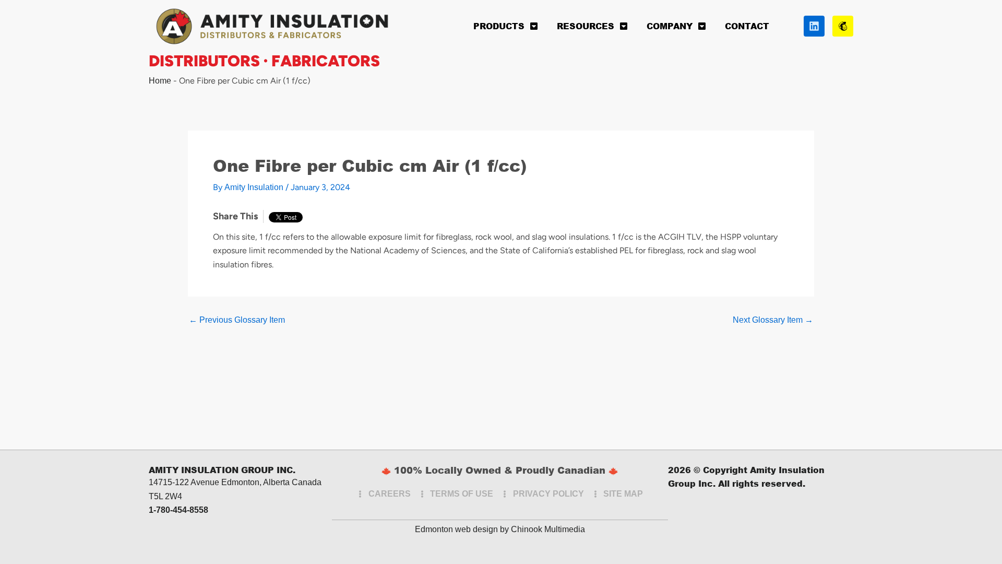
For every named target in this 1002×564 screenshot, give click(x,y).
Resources (585, 26)
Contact (747, 26)
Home (160, 80)
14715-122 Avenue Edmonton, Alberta (219, 482)
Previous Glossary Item (237, 320)
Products (498, 26)
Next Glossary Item (773, 320)
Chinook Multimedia (548, 529)
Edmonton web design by (462, 529)
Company (670, 26)
